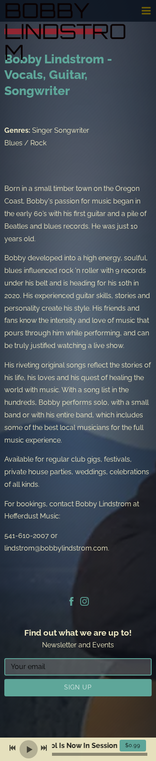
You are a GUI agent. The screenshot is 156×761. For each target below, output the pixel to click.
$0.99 (132, 745)
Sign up (78, 687)
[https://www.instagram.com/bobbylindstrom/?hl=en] (84, 603)
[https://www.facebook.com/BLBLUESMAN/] (71, 603)
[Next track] (44, 748)
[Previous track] (12, 748)
